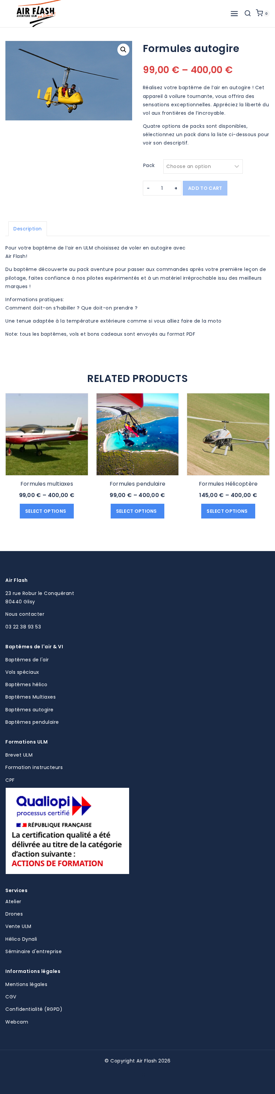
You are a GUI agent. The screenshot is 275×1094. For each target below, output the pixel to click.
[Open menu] (234, 13)
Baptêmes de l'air (27, 659)
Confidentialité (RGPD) (33, 1009)
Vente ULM (18, 926)
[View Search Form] (247, 13)
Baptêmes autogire (29, 709)
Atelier (13, 901)
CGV (10, 996)
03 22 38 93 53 (23, 626)
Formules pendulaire (138, 484)
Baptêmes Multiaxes (30, 697)
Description (27, 228)
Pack (149, 165)
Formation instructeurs (34, 767)
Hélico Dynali (21, 939)
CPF (10, 780)
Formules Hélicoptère (228, 484)
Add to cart (205, 188)
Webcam (16, 1022)
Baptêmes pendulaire (32, 722)
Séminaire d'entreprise (33, 951)
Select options (46, 511)
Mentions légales (26, 984)
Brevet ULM (19, 755)
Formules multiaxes (46, 484)
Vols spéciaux (22, 672)
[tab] (27, 228)
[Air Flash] (38, 13)
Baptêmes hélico (26, 684)
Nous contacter (24, 614)
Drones (14, 914)
